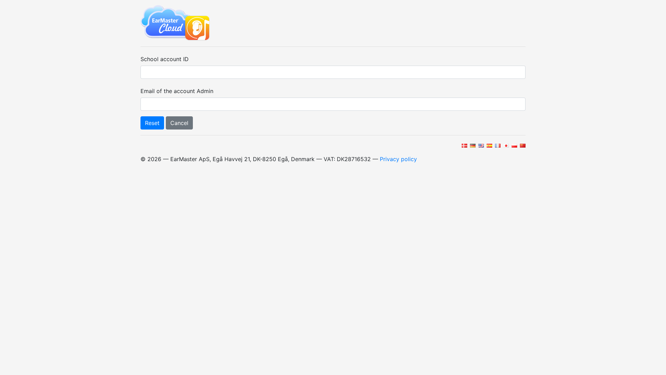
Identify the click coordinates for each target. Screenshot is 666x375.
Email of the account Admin (176, 91)
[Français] (497, 145)
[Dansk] (464, 145)
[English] (480, 145)
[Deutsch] (472, 145)
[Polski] (514, 145)
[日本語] (505, 145)
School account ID (164, 59)
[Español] (489, 145)
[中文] (522, 145)
